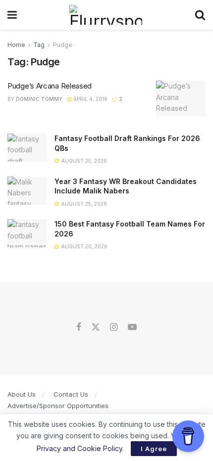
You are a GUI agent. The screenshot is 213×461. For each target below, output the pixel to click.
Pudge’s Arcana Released (49, 86)
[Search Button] (200, 14)
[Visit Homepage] (105, 15)
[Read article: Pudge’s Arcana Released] (181, 98)
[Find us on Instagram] (113, 327)
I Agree (154, 449)
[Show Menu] (12, 15)
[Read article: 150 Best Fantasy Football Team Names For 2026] (27, 233)
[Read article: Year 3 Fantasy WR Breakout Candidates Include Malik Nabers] (27, 191)
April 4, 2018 (89, 99)
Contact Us (70, 394)
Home (16, 44)
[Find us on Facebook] (78, 327)
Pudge (62, 44)
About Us (21, 394)
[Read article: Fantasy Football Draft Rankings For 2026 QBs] (27, 148)
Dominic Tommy (39, 99)
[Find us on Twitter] (95, 327)
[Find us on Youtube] (132, 327)
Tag (39, 44)
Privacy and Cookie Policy (79, 448)
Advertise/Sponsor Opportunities (57, 406)
